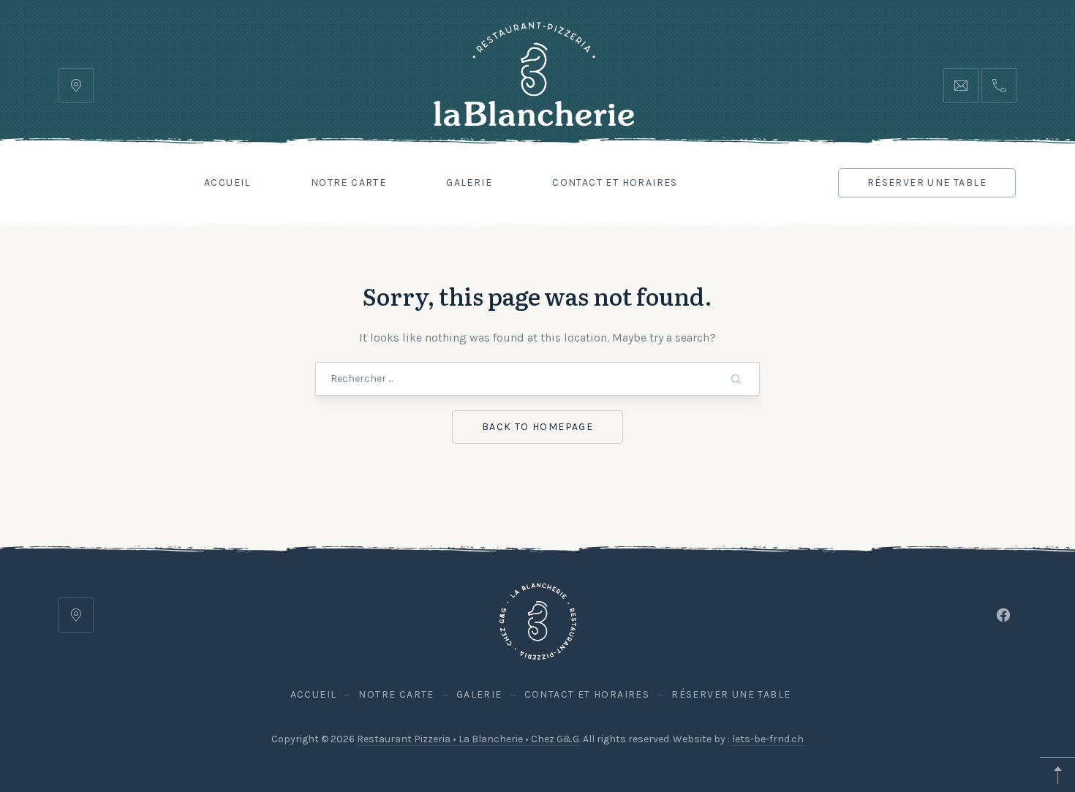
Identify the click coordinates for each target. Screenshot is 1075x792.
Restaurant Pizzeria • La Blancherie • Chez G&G (468, 739)
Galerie (469, 182)
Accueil (227, 182)
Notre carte (348, 182)
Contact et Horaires (615, 182)
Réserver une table (927, 182)
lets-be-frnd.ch (768, 739)
